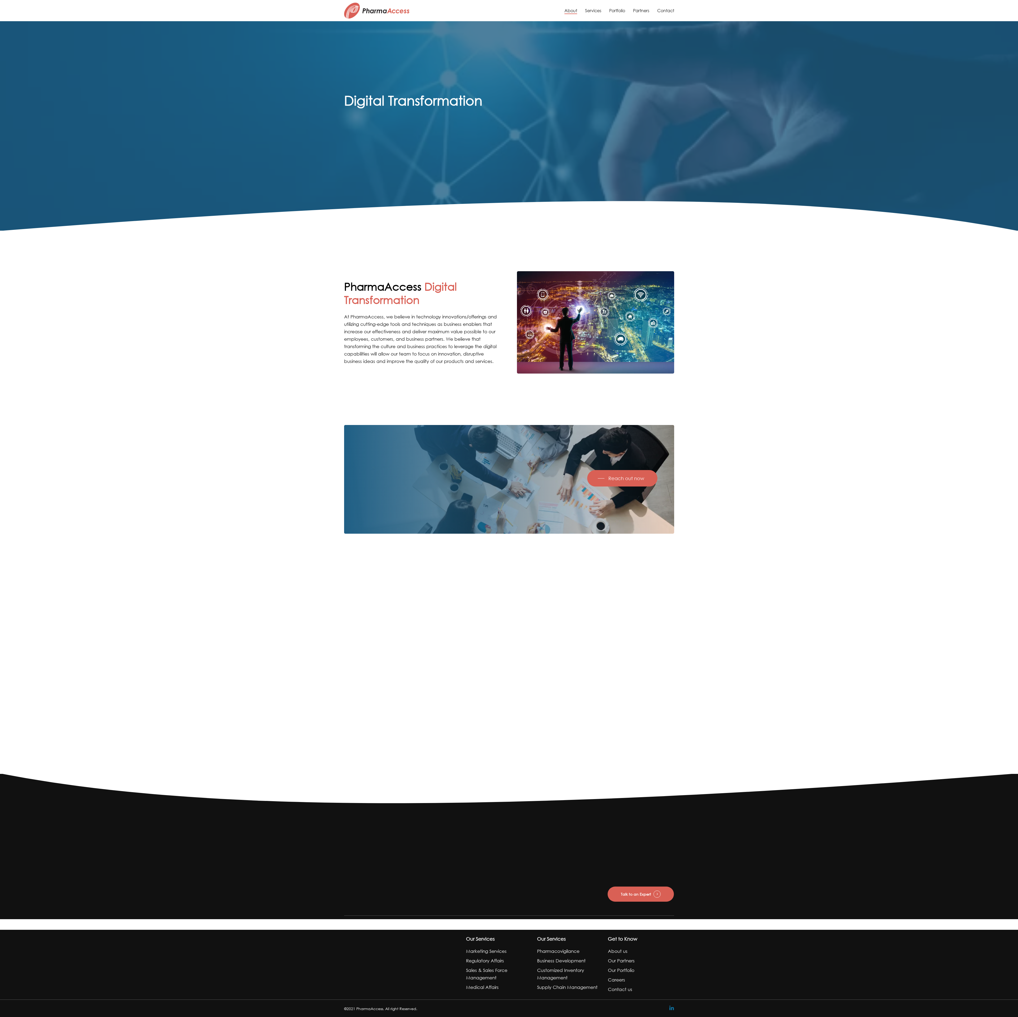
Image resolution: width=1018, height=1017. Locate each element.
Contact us (620, 989)
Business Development (561, 960)
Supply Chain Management (567, 987)
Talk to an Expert (636, 894)
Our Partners (621, 960)
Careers (616, 980)
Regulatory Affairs (485, 960)
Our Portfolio (621, 970)
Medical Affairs (482, 987)
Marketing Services (486, 951)
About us (618, 951)
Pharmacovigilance (558, 951)
